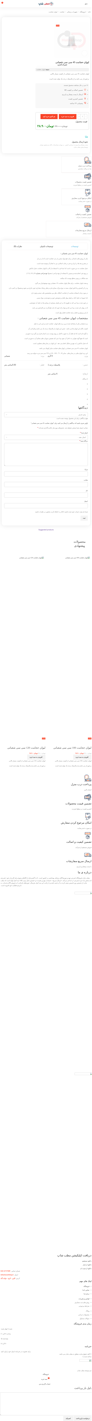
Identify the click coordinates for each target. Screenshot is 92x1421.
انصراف (68, 1418)
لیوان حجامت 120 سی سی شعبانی (26, 747)
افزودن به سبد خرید (67, 116)
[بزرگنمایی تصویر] (84, 53)
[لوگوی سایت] (46, 3)
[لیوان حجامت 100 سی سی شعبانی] (67, 646)
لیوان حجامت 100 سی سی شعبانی (72, 747)
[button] (82, 757)
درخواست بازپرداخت (83, 1418)
